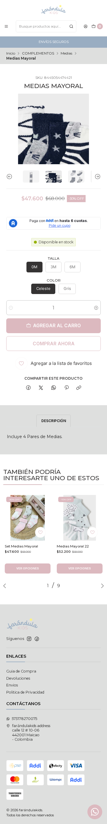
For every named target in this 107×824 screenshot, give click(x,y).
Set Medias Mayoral (21, 546)
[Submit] (71, 26)
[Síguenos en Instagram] (29, 639)
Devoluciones (18, 678)
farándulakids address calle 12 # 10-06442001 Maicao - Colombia (31, 733)
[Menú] (6, 26)
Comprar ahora (54, 343)
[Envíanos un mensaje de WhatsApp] (94, 811)
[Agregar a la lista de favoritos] (40, 532)
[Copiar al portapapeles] (79, 388)
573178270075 (24, 718)
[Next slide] (96, 176)
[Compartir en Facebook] (28, 388)
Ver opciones (27, 568)
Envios (12, 685)
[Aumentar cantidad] (96, 308)
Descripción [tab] (53, 421)
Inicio (10, 53)
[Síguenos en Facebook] (37, 639)
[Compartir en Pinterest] (66, 388)
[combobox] (46, 26)
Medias (66, 53)
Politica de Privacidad (25, 692)
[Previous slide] (10, 176)
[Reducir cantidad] (11, 308)
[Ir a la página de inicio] (53, 10)
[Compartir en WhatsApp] (53, 388)
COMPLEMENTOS (38, 53)
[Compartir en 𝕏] (41, 388)
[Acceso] (86, 26)
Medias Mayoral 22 (73, 546)
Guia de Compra (21, 671)
